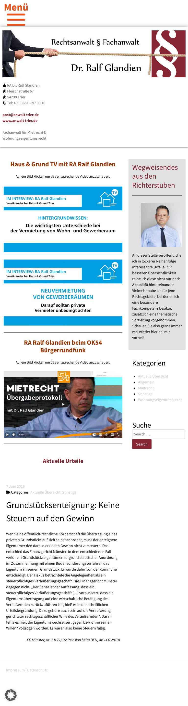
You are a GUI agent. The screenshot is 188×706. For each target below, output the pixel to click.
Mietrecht (146, 387)
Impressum (15, 669)
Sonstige (145, 393)
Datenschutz (37, 669)
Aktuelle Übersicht (153, 376)
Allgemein (146, 381)
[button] (11, 695)
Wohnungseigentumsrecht (160, 399)
